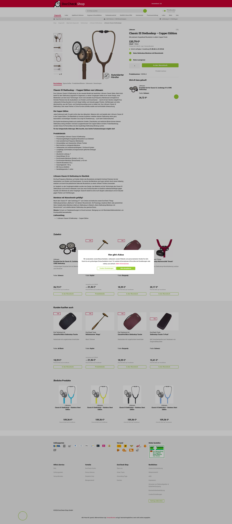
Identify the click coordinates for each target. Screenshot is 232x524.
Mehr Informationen (122, 264)
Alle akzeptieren (125, 268)
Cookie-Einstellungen (106, 268)
